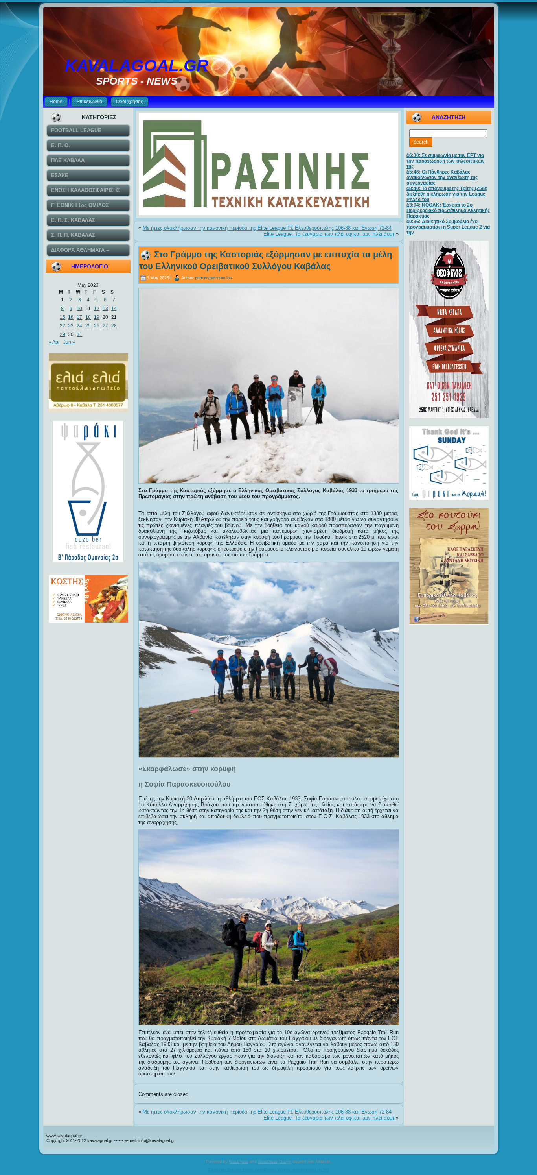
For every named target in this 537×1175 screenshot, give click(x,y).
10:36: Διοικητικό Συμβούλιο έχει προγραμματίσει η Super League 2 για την (448, 227)
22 (62, 326)
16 (71, 317)
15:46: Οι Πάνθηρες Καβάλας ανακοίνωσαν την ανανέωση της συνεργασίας (442, 177)
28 (114, 326)
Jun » (69, 342)
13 (105, 308)
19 (96, 317)
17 (79, 317)
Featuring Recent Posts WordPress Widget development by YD (268, 1170)
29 (62, 334)
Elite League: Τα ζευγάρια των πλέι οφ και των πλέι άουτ (328, 234)
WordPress (238, 1161)
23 (71, 326)
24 (79, 326)
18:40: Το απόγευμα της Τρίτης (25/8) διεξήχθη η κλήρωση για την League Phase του (446, 194)
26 (96, 326)
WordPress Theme (274, 1161)
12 (96, 308)
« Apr (54, 342)
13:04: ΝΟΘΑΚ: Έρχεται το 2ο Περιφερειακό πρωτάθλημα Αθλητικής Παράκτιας (448, 210)
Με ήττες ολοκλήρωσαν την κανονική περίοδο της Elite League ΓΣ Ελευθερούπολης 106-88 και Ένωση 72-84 (267, 228)
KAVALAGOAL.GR (136, 65)
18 (88, 317)
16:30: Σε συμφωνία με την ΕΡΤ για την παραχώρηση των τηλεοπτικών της (445, 161)
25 (88, 326)
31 (79, 334)
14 (114, 308)
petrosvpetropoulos (213, 277)
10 (79, 308)
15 (62, 317)
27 (105, 326)
